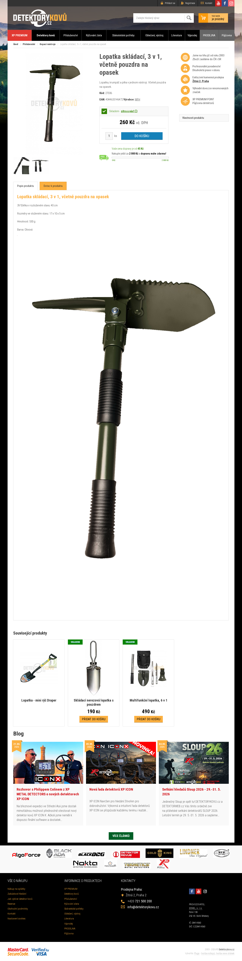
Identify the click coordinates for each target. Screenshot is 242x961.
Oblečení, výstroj (154, 35)
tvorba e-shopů (208, 953)
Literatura (176, 35)
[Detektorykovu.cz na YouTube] (218, 3)
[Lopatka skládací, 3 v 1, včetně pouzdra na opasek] (54, 153)
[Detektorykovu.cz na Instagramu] (231, 3)
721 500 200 (139, 901)
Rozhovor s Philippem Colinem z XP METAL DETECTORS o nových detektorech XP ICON (48, 794)
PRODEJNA (209, 35)
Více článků (121, 836)
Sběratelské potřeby (123, 35)
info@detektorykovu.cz (143, 907)
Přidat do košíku (93, 719)
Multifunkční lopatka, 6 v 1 (148, 700)
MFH (137, 99)
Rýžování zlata (94, 35)
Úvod (15, 44)
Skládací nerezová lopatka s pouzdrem (94, 702)
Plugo (196, 953)
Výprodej (192, 35)
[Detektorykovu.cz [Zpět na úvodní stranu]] (40, 18)
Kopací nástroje (48, 44)
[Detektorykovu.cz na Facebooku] (225, 3)
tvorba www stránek (225, 953)
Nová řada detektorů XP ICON (111, 789)
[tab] (25, 186)
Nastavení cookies (17, 918)
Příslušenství (71, 35)
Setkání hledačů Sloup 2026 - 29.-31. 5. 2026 (191, 791)
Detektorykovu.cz (226, 949)
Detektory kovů (46, 35)
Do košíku (142, 136)
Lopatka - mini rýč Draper (38, 700)
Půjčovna (227, 35)
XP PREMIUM (19, 35)
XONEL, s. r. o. (195, 908)
